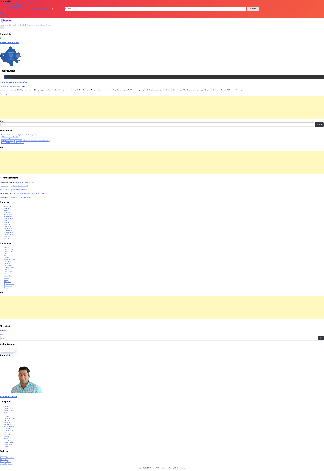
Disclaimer (3, 456)
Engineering (8, 266)
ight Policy (7, 462)
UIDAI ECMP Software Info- (13, 82)
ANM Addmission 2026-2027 (10, 137)
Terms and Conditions (7, 458)
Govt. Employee (9, 272)
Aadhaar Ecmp (8, 78)
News (6, 280)
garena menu (4, 186)
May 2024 (7, 224)
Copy (1, 462)
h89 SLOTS (3, 190)
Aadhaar (6, 76)
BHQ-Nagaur (27, 25)
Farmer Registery (9, 268)
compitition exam (9, 259)
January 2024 (8, 233)
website (2, 197)
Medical (6, 278)
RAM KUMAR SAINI (9, 42)
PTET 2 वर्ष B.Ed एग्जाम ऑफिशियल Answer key (20, 197)
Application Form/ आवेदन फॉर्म (19, 186)
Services (6, 25)
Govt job (7, 270)
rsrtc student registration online (25, 182)
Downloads (12, 25)
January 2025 (8, 218)
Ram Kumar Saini (8, 396)
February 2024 (8, 230)
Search (2, 121)
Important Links (36, 25)
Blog (5, 255)
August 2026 (8, 206)
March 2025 (8, 214)
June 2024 (7, 222)
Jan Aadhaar (8, 276)
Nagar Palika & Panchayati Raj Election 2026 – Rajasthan (19, 135)
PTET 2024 (7, 282)
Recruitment (8, 286)
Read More (3, 94)
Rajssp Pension (9, 284)
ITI (5, 274)
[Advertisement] (162, 107)
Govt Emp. (19, 25)
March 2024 (8, 228)
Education (7, 263)
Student (6, 288)
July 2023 (7, 237)
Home (2, 25)
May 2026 (7, 210)
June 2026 (7, 208)
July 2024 (7, 220)
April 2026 (7, 212)
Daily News (7, 261)
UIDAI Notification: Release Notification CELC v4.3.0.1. (29, 193)
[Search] (321, 338)
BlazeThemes (181, 468)
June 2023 (7, 239)
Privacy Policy (4, 460)
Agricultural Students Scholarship (11, 139)
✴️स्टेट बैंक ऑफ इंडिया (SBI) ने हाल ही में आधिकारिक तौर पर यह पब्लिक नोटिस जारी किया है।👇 (25, 141)
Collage (6, 257)
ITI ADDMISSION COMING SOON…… (12, 143)
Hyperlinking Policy (6, 464)
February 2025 (8, 216)
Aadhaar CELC (8, 249)
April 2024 (7, 226)
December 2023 (9, 235)
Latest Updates (46, 25)
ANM (5, 253)
